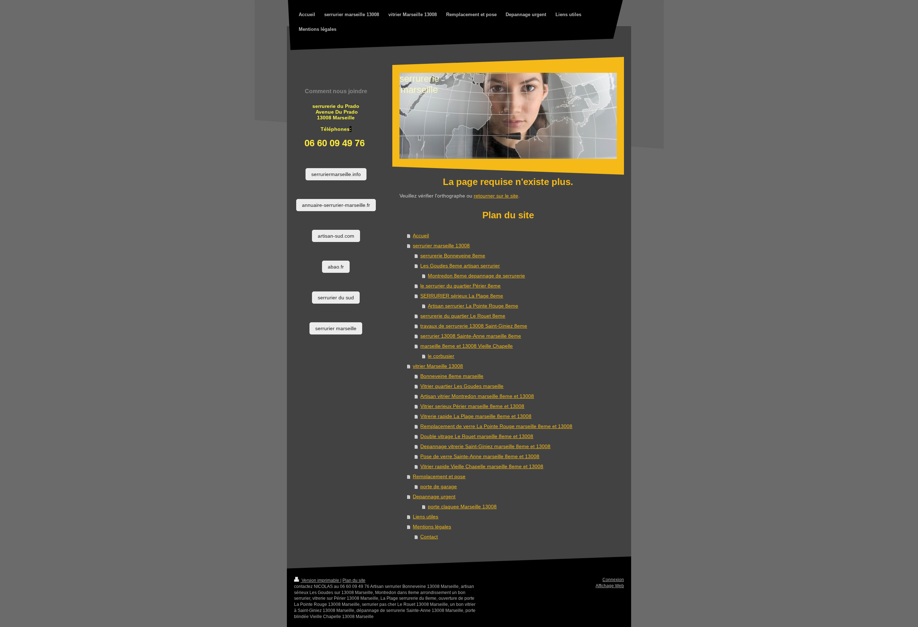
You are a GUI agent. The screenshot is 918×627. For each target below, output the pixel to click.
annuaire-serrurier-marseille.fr (336, 205)
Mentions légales (432, 526)
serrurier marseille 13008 (441, 245)
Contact (429, 537)
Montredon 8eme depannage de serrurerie (476, 276)
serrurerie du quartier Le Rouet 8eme (462, 316)
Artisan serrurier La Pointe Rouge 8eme (473, 306)
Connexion (613, 579)
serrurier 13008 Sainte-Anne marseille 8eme (470, 336)
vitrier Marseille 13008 (438, 366)
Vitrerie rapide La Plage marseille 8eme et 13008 (475, 416)
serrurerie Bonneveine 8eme (452, 255)
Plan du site (353, 580)
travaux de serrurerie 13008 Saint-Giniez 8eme (473, 326)
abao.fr (336, 267)
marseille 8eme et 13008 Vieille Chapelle (466, 346)
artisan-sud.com (336, 236)
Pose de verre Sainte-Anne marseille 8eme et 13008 (479, 456)
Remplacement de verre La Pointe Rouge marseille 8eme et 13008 (496, 426)
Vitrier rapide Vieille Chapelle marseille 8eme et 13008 (481, 466)
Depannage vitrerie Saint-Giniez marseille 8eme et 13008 (485, 446)
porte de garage (438, 486)
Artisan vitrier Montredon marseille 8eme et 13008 (477, 396)
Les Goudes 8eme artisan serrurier (460, 266)
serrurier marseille (335, 328)
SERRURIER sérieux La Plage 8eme (461, 296)
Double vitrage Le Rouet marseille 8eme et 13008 (476, 436)
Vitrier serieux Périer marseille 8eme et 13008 (472, 406)
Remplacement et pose (439, 476)
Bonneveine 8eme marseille (451, 376)
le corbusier (441, 356)
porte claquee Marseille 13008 (462, 506)
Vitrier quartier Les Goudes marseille (461, 386)
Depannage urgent (434, 496)
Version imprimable (320, 580)
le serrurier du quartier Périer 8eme (460, 286)
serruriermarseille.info (336, 174)
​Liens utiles (425, 516)
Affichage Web (610, 585)
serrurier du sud (336, 297)
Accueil (421, 235)
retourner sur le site (496, 196)
